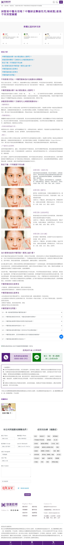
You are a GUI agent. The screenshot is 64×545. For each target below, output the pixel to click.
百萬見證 (24, 515)
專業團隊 (24, 509)
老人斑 (55, 439)
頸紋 (49, 436)
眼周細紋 (55, 436)
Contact (10, 544)
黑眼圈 (57, 458)
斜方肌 (58, 454)
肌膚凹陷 (50, 458)
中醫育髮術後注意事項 (10, 72)
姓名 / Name (4, 435)
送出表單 (27, 494)
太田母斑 (36, 447)
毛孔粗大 (36, 458)
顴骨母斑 (36, 454)
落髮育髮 (12, 5)
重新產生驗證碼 (24, 488)
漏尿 (43, 458)
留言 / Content (4, 466)
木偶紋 (36, 462)
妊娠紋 (36, 451)
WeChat (53, 543)
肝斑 (42, 462)
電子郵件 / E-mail (5, 443)
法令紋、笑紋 (54, 443)
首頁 (2, 5)
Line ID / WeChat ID (22, 443)
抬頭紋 (36, 443)
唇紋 (57, 447)
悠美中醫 (6, 5)
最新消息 (34, 506)
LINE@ (32, 544)
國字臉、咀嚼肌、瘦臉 (48, 454)
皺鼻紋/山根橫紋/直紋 (47, 447)
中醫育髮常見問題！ (9, 75)
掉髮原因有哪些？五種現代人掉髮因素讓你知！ (18, 60)
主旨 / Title (3, 458)
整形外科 (24, 512)
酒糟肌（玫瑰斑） (45, 451)
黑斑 (47, 462)
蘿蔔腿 (49, 439)
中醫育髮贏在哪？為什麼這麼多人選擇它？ (17, 56)
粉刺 (35, 436)
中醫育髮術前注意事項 (10, 69)
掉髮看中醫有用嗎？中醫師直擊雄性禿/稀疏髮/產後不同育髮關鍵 (28, 5)
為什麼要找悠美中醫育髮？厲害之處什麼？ (17, 66)
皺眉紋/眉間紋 (44, 443)
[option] (11, 39)
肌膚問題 (34, 512)
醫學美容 (34, 509)
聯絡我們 (34, 515)
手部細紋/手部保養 (39, 439)
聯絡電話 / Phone (21, 435)
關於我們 (24, 506)
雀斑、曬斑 (56, 451)
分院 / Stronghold (5, 451)
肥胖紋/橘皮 (55, 462)
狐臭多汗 (42, 436)
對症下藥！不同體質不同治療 (12, 63)
